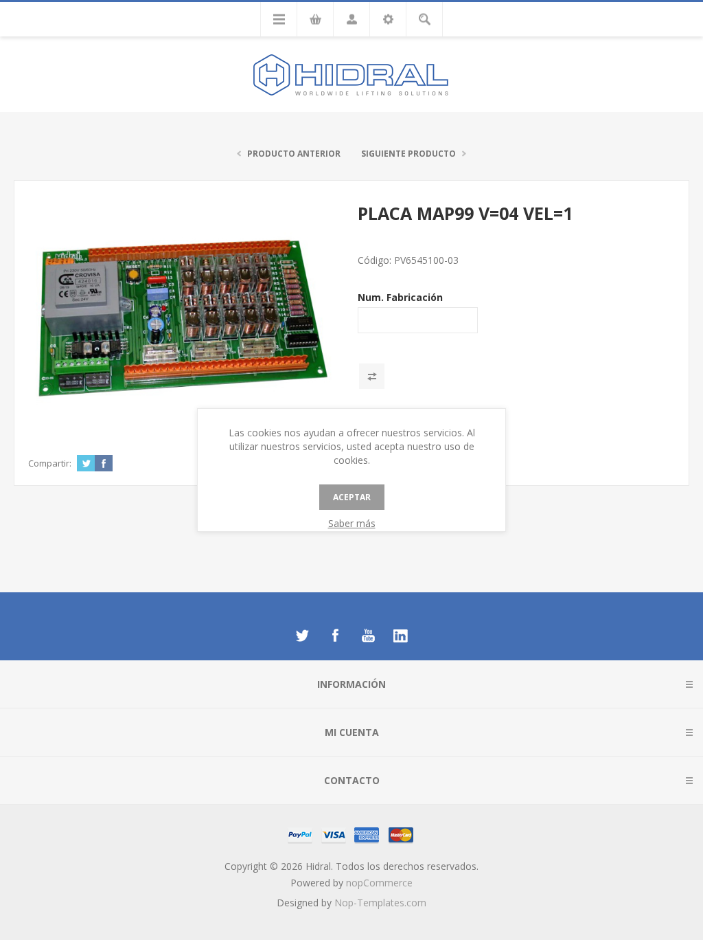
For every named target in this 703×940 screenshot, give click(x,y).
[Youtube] (368, 636)
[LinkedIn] (401, 636)
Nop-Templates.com (380, 902)
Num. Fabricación (400, 297)
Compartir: (49, 463)
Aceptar (352, 497)
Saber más (352, 523)
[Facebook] (335, 636)
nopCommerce (379, 882)
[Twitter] (302, 636)
